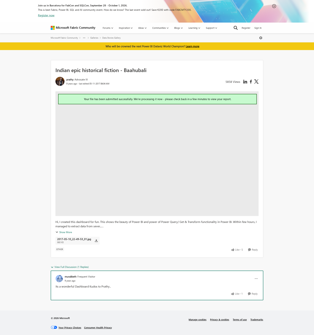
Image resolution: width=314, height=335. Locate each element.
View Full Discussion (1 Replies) (72, 267)
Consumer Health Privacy (98, 327)
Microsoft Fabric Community (64, 37)
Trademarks (256, 319)
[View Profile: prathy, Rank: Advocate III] (60, 81)
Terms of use (240, 319)
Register (246, 27)
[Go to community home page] (73, 28)
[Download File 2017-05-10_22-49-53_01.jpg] (96, 240)
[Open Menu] (260, 37)
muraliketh (71, 276)
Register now (46, 15)
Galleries (94, 37)
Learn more (192, 46)
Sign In (257, 27)
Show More (65, 232)
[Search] (236, 28)
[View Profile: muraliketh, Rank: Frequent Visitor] (59, 278)
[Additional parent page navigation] (84, 37)
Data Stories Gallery (111, 37)
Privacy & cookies (219, 319)
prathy (70, 79)
